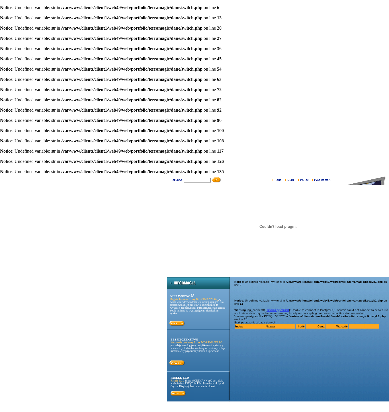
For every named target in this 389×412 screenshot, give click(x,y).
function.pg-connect (278, 309)
